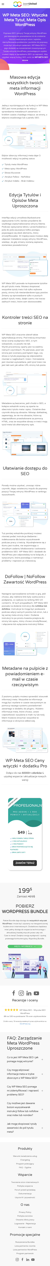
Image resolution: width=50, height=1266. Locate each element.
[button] (3, 4)
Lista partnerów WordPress (25, 1250)
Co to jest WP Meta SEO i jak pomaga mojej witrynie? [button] (22, 1059)
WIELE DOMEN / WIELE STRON (23, 838)
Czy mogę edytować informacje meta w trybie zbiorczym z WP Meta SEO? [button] (22, 1074)
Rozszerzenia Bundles (25, 1242)
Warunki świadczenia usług (25, 1156)
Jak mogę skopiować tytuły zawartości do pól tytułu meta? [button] (22, 1128)
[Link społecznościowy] (17, 1259)
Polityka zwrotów (25, 1216)
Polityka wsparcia (25, 1186)
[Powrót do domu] (25, 4)
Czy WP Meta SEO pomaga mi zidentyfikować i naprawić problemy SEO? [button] (23, 1090)
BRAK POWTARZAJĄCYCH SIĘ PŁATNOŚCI (21, 848)
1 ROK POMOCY (17, 844)
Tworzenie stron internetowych (25, 1182)
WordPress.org (25, 1024)
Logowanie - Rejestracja (25, 1223)
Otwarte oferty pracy (25, 1220)
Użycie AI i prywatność (25, 1197)
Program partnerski (25, 1253)
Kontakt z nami (25, 1227)
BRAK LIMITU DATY (18, 852)
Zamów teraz (25, 863)
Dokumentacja (25, 1193)
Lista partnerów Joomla (25, 1246)
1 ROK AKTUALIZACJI (19, 841)
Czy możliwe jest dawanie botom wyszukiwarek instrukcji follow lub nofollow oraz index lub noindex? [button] (22, 1109)
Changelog (25, 1160)
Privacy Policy (25, 1212)
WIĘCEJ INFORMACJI (23, 946)
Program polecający (25, 1164)
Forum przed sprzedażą (25, 1190)
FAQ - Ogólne (25, 1167)
